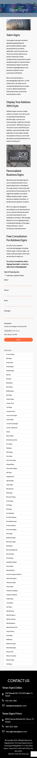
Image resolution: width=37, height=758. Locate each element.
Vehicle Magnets (10, 623)
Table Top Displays (11, 578)
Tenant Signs (9, 586)
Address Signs (10, 370)
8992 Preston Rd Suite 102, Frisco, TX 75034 (19, 720)
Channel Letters (10, 411)
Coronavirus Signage (12, 423)
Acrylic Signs (9, 362)
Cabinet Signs (10, 399)
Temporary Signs (11, 582)
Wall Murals (9, 639)
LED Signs (9, 472)
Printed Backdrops (11, 521)
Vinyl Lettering (10, 631)
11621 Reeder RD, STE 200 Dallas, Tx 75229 (19, 694)
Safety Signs (9, 558)
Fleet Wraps (9, 452)
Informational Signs (11, 468)
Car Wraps (9, 407)
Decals (8, 432)
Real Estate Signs (11, 537)
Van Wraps (9, 607)
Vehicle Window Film (12, 627)
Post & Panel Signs (11, 517)
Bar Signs (8, 379)
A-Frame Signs (10, 354)
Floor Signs (9, 456)
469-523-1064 (11, 726)
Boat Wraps (9, 387)
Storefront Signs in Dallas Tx (14, 574)
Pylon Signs (9, 533)
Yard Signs (9, 664)
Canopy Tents (10, 403)
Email (6, 300)
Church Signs (10, 419)
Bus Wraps (9, 395)
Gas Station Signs (11, 460)
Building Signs (10, 391)
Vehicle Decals (10, 611)
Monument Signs (11, 497)
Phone (6, 290)
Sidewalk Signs (10, 570)
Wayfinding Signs (11, 647)
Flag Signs (9, 448)
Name (6, 280)
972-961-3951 (11, 701)
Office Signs (9, 501)
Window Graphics (11, 656)
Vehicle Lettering (10, 619)
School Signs (9, 566)
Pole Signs (9, 509)
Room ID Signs (10, 554)
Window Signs (10, 660)
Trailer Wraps (9, 599)
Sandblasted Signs (11, 562)
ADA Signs (9, 358)
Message (7, 311)
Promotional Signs (11, 529)
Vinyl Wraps (9, 635)
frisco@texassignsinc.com (16, 731)
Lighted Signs (10, 480)
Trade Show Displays (12, 590)
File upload (7, 323)
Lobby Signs (9, 484)
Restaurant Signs (11, 542)
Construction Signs (11, 415)
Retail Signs (9, 546)
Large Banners (10, 476)
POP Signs (9, 505)
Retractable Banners (12, 550)
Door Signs (9, 444)
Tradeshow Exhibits (11, 594)
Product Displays (11, 525)
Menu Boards (9, 489)
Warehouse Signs (11, 643)
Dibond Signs (10, 436)
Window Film (9, 652)
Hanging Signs (10, 464)
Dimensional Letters (11, 440)
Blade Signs (9, 383)
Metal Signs (9, 493)
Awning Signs (10, 366)
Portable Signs (10, 513)
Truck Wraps (9, 603)
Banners (8, 374)
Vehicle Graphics (10, 615)
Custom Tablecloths (12, 427)
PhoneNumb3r (21, 267)
